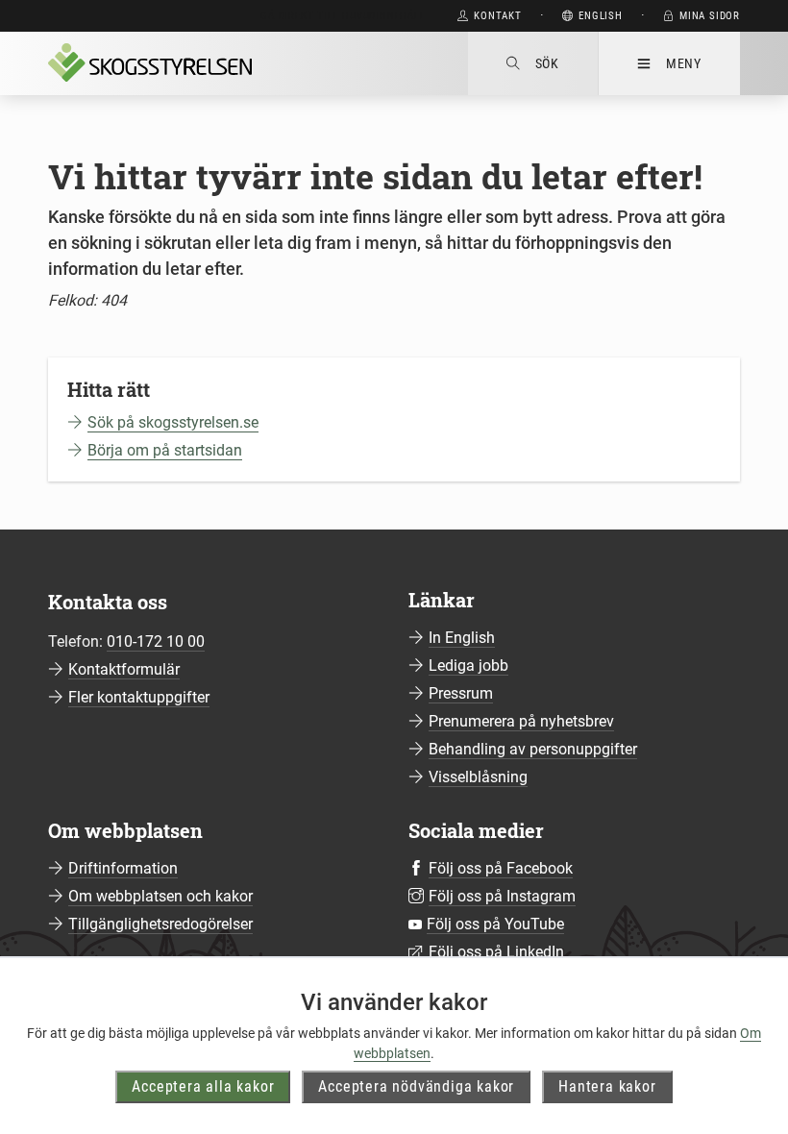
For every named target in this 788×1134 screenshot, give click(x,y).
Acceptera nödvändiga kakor (416, 1086)
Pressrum (461, 693)
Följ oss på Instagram (502, 896)
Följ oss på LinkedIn (496, 952)
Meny (684, 63)
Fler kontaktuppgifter (138, 697)
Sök (547, 63)
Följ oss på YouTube (495, 924)
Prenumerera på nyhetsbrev (521, 721)
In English (462, 638)
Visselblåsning (478, 777)
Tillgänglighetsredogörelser (160, 924)
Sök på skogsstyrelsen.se (173, 422)
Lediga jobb (468, 665)
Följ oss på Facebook (501, 868)
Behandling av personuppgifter (533, 749)
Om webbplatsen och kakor (160, 896)
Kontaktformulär (124, 669)
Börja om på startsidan (164, 450)
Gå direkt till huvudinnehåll (342, 16)
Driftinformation (123, 868)
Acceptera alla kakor (203, 1086)
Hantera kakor (606, 1086)
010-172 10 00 (156, 641)
